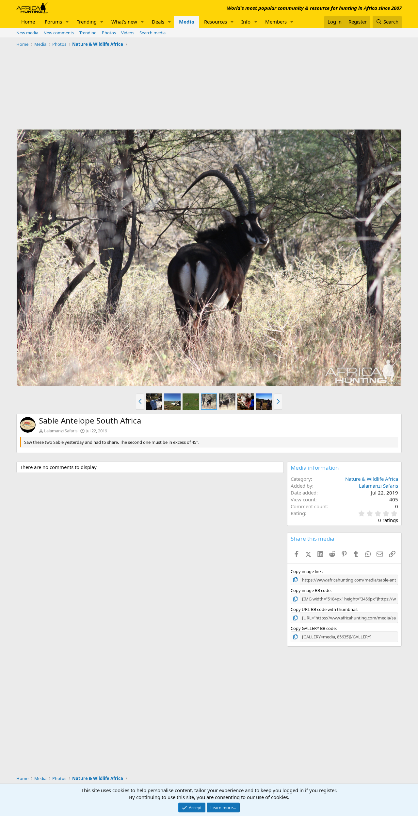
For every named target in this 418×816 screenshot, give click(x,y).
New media (27, 33)
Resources (215, 21)
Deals (158, 21)
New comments (58, 33)
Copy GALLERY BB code (313, 628)
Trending (87, 21)
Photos (109, 33)
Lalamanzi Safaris (60, 431)
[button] (67, 22)
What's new (124, 21)
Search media (152, 33)
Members (276, 21)
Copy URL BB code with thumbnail (324, 609)
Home (28, 21)
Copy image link (306, 571)
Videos (127, 33)
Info (245, 21)
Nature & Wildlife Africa (371, 479)
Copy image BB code (310, 590)
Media (186, 21)
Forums (53, 21)
